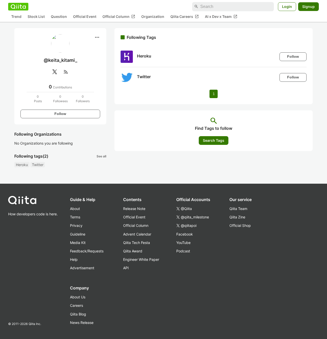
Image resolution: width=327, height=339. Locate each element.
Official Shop (240, 225)
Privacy (76, 225)
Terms (75, 217)
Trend (16, 17)
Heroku (22, 164)
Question (59, 17)
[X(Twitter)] (54, 71)
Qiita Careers (184, 16)
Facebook (184, 234)
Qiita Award (132, 251)
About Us (77, 297)
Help (74, 259)
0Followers (83, 99)
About (75, 208)
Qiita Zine (237, 217)
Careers (76, 305)
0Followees (60, 99)
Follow (60, 114)
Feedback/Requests (86, 251)
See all (101, 156)
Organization (152, 17)
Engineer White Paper (141, 259)
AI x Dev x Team (221, 16)
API (126, 268)
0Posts (38, 99)
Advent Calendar (137, 234)
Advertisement (82, 268)
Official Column (118, 16)
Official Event (84, 17)
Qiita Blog (78, 314)
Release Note (134, 208)
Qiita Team (238, 208)
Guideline (77, 234)
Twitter (37, 164)
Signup (308, 6)
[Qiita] (18, 6)
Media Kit (78, 242)
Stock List (36, 17)
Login (287, 6)
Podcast (183, 251)
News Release (82, 322)
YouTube (183, 242)
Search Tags (213, 140)
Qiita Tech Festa (136, 242)
